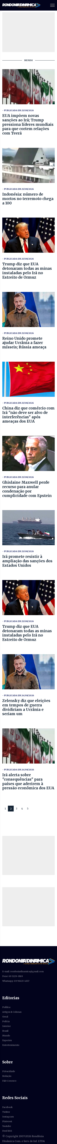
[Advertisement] (28, 855)
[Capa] (28, 961)
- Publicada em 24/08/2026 (18, 695)
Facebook (7, 1107)
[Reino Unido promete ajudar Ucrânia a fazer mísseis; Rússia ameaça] (28, 309)
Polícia (6, 1021)
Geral (5, 1016)
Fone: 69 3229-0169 (12, 976)
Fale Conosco (9, 1080)
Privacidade (8, 1071)
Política (6, 1007)
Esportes (7, 1040)
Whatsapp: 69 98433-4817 (15, 981)
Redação (6, 1076)
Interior (6, 1026)
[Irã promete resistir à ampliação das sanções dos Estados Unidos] (28, 527)
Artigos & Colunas (11, 1012)
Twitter (6, 1112)
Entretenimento (10, 1045)
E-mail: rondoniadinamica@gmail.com (23, 971)
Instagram (8, 1116)
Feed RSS (7, 1130)
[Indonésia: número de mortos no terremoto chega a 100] (28, 165)
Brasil (5, 1030)
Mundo (6, 1035)
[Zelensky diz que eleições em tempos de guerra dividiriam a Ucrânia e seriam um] (28, 671)
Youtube (6, 1126)
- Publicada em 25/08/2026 (18, 110)
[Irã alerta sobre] (28, 746)
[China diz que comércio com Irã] (28, 379)
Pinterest (7, 1121)
